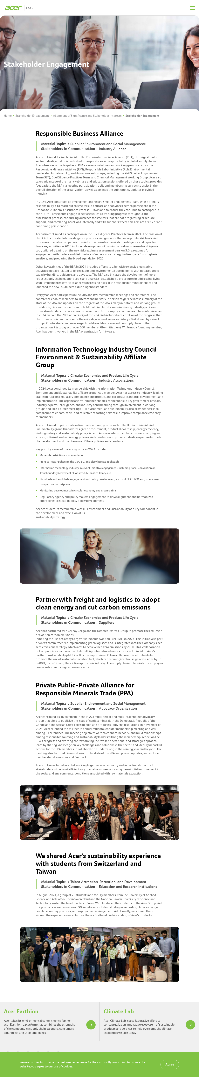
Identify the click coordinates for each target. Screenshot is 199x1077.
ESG (29, 7)
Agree (169, 1064)
